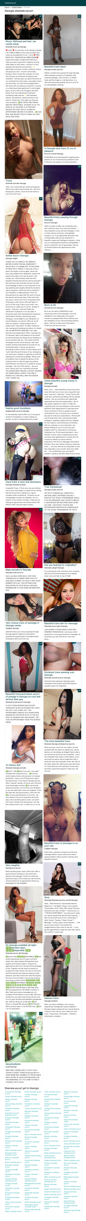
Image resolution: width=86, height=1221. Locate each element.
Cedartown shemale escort (12, 1128)
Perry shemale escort (52, 1146)
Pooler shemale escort (13, 1096)
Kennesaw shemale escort (51, 1133)
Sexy (46, 897)
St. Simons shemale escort (32, 1143)
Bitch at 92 (50, 305)
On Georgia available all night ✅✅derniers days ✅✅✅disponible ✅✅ (21, 948)
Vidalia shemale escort (52, 1160)
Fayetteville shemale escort (52, 1207)
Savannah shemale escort (71, 1197)
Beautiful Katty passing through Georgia (61, 218)
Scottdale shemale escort (71, 1207)
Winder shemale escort (11, 1100)
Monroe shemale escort (50, 1185)
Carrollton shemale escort (32, 1189)
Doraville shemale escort (11, 1137)
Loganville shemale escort (71, 1107)
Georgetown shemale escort (72, 1147)
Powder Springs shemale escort (11, 1180)
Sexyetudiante (13, 1064)
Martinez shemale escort (31, 1112)
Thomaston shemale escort (32, 1105)
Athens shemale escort (52, 1194)
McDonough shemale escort (32, 1210)
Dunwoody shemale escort (51, 1128)
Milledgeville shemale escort (33, 1184)
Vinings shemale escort (11, 1184)
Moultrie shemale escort (50, 1137)
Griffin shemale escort (33, 1202)
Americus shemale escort (12, 1158)
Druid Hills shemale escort (12, 1208)
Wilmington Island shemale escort (31, 1206)
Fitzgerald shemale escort (12, 1198)
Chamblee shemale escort (12, 1109)
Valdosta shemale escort (50, 1123)
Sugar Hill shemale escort (71, 1121)
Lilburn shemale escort (72, 1129)
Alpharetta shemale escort (32, 1194)
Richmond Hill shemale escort (13, 1142)
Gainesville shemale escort (51, 1203)
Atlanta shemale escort (72, 1189)
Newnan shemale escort (11, 1146)
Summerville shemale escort (52, 1100)
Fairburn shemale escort (50, 1164)
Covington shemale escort (51, 1198)
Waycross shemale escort (71, 1093)
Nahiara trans (51, 998)
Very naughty (13, 865)
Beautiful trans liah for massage (61, 623)
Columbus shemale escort (12, 1189)
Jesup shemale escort (72, 1144)
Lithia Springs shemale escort (13, 1105)
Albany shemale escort (52, 1189)
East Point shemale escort (51, 1142)
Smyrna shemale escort (70, 1116)
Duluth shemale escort (52, 1192)
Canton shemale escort (31, 1147)
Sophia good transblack (18, 408)
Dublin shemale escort (33, 1092)
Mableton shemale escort (31, 1117)
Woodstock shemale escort (12, 1175)
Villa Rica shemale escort (12, 1123)
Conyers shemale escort (31, 1175)
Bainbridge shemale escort (71, 1178)
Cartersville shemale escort (71, 1125)
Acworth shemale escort (70, 1169)
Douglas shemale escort (50, 1149)
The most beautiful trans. (57, 741)
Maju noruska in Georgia (18, 569)
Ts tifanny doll (13, 765)
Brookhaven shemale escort (52, 1169)
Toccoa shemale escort (70, 1102)
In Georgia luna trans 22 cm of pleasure (60, 149)
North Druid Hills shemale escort (50, 1181)
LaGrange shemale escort (31, 1171)
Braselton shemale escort (71, 1111)
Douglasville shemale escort (13, 1133)
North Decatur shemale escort (50, 1157)
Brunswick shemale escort (12, 1194)
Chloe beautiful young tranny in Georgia (60, 382)
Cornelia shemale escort (50, 1095)
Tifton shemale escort (52, 1092)
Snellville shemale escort (31, 1198)
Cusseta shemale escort (11, 1171)
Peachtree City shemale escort (69, 1152)
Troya (9, 180)
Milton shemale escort (52, 1177)
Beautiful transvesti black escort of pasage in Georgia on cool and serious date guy (23, 697)
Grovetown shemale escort (51, 1119)
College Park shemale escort (52, 1109)
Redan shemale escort (52, 1153)
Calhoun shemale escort (70, 1183)
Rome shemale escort (13, 1162)
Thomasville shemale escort (13, 1093)
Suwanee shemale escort (12, 1119)
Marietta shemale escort (31, 1166)
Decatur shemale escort (31, 1100)
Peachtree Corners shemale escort (12, 1114)
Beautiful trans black (55, 66)
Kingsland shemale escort (71, 1173)
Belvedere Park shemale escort (11, 1154)
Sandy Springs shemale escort (69, 1202)
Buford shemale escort (13, 1150)
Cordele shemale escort (31, 1095)
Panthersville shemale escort (33, 1157)
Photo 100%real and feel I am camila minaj (21, 42)
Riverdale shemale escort (12, 1166)
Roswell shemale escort (31, 1138)
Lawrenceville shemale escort (52, 1114)
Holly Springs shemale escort (72, 1211)
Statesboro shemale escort (51, 1173)
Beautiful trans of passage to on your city (61, 844)
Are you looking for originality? (60, 565)
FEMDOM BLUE (10, 3)
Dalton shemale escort (13, 1211)
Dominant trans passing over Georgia (59, 673)
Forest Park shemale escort (32, 1161)
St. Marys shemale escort (70, 1137)
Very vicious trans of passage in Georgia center (22, 624)
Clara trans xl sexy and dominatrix (23, 482)
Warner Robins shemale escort (69, 1157)
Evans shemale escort (72, 1141)
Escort (7, 7)
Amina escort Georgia (17, 255)
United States (17, 7)
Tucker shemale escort (33, 1108)
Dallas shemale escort (72, 1160)
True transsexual (53, 487)
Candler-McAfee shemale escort (31, 1180)
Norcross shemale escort (70, 1164)
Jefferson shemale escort (31, 1152)
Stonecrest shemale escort (32, 1131)
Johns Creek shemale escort (13, 1203)
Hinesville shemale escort (32, 1121)
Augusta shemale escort (70, 1193)
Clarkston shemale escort (51, 1105)
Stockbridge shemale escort (71, 1097)
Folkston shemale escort (31, 1126)
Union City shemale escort (71, 1133)
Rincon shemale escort (72, 1186)
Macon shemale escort (33, 1134)
